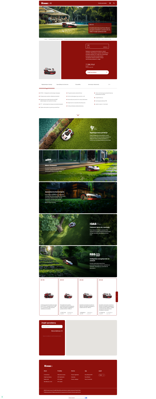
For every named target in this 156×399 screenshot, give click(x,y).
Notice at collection (72, 397)
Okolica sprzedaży (102, 3)
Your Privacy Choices (80, 397)
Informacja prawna (63, 392)
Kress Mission (87, 377)
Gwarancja (73, 377)
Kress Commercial (88, 379)
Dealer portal (46, 379)
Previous (39, 296)
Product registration (75, 374)
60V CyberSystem (61, 377)
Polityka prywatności (47, 392)
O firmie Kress (46, 374)
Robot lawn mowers (61, 374)
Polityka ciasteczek (55, 392)
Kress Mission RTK (88, 374)
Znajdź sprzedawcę (92, 72)
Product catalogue (74, 379)
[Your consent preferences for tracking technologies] (2, 397)
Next (117, 296)
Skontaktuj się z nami (48, 381)
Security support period (76, 392)
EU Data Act (69, 392)
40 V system (60, 381)
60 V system (60, 379)
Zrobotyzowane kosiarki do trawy (56, 39)
